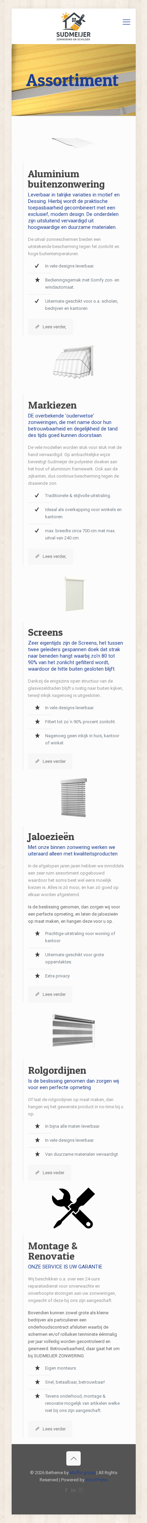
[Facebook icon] (66, 1490)
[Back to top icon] (73, 1458)
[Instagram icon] (80, 1490)
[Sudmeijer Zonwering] (74, 26)
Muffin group (82, 1472)
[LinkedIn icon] (73, 1490)
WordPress (96, 1479)
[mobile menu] (126, 22)
